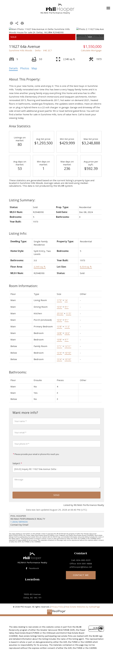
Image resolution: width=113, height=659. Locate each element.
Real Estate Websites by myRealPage (82, 607)
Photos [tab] (24, 68)
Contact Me (81, 575)
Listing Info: (18, 233)
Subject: (16, 463)
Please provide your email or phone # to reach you (36, 454)
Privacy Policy (57, 607)
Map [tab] (34, 68)
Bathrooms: (18, 372)
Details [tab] (13, 68)
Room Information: (23, 286)
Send (56, 495)
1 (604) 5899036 (19, 521)
